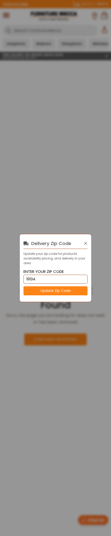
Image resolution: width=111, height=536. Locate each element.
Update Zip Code (56, 290)
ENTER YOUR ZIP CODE (43, 271)
